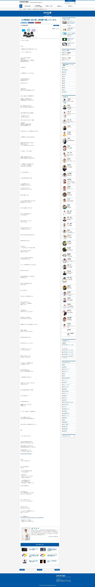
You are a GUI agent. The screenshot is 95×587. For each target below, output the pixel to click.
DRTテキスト (65, 371)
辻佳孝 (68, 138)
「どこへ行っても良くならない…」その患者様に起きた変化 (71, 33)
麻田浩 (68, 230)
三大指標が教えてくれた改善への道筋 (71, 28)
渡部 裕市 (69, 217)
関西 (64, 83)
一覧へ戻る (39, 569)
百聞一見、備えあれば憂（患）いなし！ (33, 561)
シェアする (24, 22)
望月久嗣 (69, 271)
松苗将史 (69, 186)
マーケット (65, 380)
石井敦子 (69, 323)
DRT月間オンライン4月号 (68, 349)
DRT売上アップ (66, 369)
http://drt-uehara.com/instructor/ (26, 453)
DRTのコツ (65, 397)
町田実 (68, 105)
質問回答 (65, 417)
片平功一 (69, 198)
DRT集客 (65, 411)
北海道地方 (65, 69)
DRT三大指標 (65, 424)
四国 (64, 87)
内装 (64, 373)
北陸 (64, 76)
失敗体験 (65, 395)
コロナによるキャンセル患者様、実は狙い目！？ (52, 555)
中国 (64, 85)
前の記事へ (22, 569)
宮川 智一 (69, 119)
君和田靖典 (69, 317)
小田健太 (69, 99)
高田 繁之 (69, 277)
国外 (64, 67)
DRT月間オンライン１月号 (68, 354)
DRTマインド (65, 393)
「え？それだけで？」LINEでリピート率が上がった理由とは (34, 555)
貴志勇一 (69, 158)
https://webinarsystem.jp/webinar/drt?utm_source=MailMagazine (32, 517)
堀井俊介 (69, 192)
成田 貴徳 (69, 179)
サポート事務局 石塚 (70, 334)
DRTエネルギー (66, 386)
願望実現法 (65, 422)
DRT (64, 375)
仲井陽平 (69, 298)
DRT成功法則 (65, 391)
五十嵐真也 (69, 173)
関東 (64, 78)
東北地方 (65, 72)
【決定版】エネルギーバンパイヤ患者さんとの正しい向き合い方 (52, 549)
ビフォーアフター (66, 384)
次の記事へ (57, 569)
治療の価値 (65, 428)
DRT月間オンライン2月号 (68, 352)
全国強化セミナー (66, 408)
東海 (64, 80)
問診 (64, 419)
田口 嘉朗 (69, 223)
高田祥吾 (69, 164)
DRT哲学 (65, 382)
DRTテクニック (66, 415)
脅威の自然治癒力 (66, 377)
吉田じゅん (69, 235)
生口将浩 (69, 132)
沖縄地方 (65, 91)
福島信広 (69, 285)
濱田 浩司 (69, 310)
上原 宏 (57, 28)
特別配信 (69, 329)
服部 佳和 (69, 211)
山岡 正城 (69, 152)
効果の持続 (65, 426)
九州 (64, 89)
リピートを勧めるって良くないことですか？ (33, 549)
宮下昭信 (69, 247)
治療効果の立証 (66, 413)
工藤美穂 (69, 258)
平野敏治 (69, 304)
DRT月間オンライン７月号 (68, 344)
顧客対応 (56, 25)
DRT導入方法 (65, 404)
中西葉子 (69, 126)
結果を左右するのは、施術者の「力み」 (71, 39)
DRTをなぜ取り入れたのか (68, 402)
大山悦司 (69, 241)
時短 (64, 364)
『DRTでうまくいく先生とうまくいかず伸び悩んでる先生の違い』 (71, 23)
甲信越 (64, 74)
